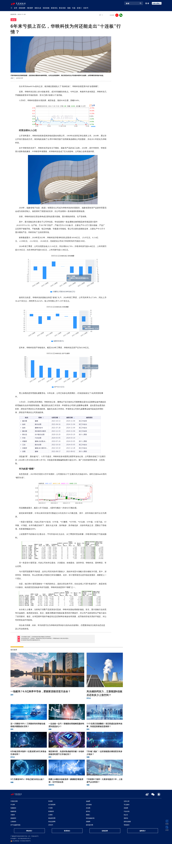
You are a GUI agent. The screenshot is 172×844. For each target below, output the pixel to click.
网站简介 (29, 831)
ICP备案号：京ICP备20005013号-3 (21, 838)
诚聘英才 (143, 831)
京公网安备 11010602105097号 (21, 841)
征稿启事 (105, 831)
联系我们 (67, 831)
